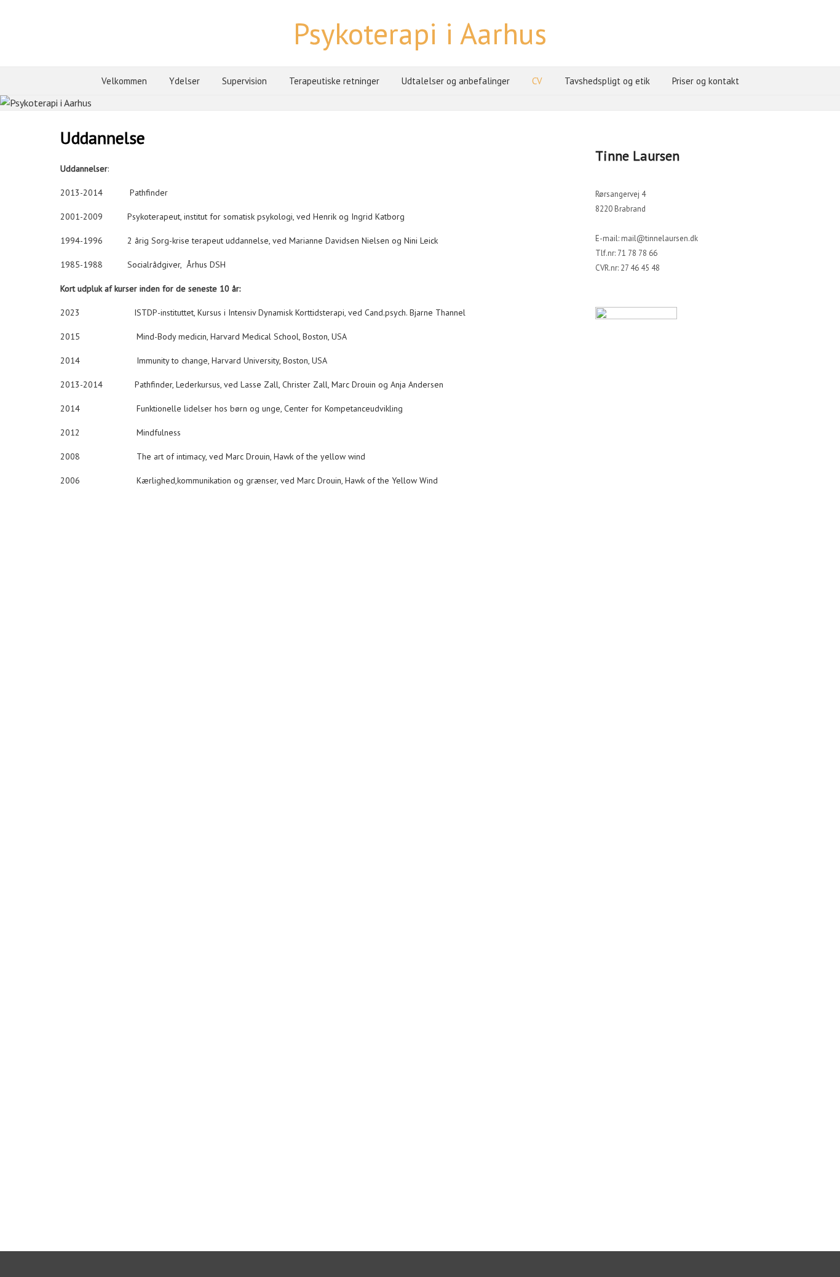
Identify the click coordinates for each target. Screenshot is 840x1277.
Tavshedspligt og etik (607, 81)
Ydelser (184, 81)
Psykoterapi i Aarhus (420, 33)
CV (537, 81)
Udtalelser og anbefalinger (456, 81)
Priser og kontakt (705, 81)
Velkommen (124, 81)
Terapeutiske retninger (334, 81)
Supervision (244, 81)
